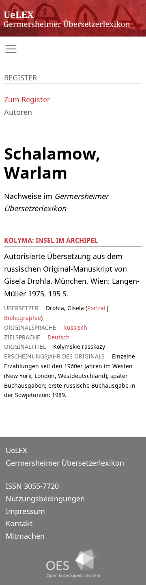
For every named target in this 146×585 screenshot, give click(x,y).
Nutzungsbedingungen (45, 498)
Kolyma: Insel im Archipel (51, 240)
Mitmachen (25, 536)
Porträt (96, 308)
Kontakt (19, 523)
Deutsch (58, 337)
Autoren (18, 112)
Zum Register (27, 99)
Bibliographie (22, 318)
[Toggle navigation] (73, 49)
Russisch (75, 327)
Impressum (25, 511)
